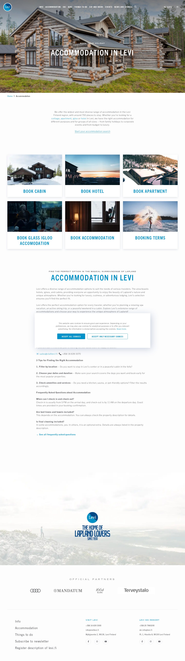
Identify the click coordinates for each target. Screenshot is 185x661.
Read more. (122, 329)
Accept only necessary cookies (107, 336)
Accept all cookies (71, 336)
